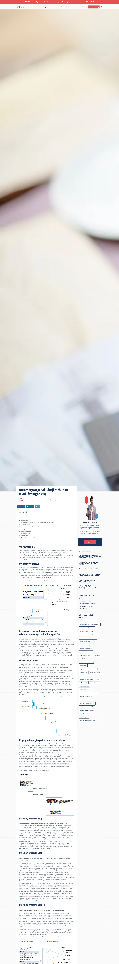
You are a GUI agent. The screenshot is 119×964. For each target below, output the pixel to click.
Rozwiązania (45, 7)
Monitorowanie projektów (95, 672)
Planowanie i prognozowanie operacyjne (87, 720)
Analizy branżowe (83, 693)
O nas (38, 7)
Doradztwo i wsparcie (86, 601)
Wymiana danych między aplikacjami (87, 627)
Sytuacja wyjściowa (25, 520)
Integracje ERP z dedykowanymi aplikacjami (88, 669)
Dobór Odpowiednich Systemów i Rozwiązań (88, 713)
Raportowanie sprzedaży (84, 634)
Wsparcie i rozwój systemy (85, 641)
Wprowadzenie (24, 518)
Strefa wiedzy (60, 7)
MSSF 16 (92, 631)
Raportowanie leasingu (84, 624)
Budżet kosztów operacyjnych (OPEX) (87, 706)
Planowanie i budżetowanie (54, 501)
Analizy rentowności (93, 693)
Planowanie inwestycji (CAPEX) (86, 648)
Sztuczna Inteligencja (84, 717)
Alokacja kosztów (83, 665)
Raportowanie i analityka (87, 606)
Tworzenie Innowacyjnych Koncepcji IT (87, 703)
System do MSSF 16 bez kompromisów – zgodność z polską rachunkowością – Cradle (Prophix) (88, 587)
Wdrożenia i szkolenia (84, 631)
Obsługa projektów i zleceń (85, 655)
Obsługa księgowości (95, 624)
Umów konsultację (94, 7)
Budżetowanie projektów (94, 682)
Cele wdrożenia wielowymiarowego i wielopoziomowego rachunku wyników (38, 522)
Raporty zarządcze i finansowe (86, 689)
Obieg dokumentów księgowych (86, 651)
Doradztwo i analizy (83, 672)
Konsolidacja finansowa (84, 686)
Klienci (53, 7)
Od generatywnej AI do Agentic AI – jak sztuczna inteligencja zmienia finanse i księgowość (88, 563)
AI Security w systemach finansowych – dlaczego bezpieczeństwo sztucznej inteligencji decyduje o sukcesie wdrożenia (90, 556)
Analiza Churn (95, 634)
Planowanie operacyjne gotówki (86, 696)
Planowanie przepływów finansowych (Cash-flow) (89, 679)
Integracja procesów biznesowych (86, 700)
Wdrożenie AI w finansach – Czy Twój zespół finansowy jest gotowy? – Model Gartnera (89, 575)
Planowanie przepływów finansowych (87, 710)
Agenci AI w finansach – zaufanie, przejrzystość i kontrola (87, 580)
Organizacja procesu (25, 524)
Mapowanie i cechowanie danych (86, 662)
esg (95, 621)
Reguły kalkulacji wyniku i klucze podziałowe (31, 526)
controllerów (49, 681)
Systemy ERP (84, 608)
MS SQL (68, 676)
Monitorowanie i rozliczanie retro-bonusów (88, 638)
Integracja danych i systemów (88, 603)
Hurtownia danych (96, 655)
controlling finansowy (84, 658)
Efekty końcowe (24, 535)
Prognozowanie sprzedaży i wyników (87, 675)
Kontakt (68, 7)
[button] (73, 512)
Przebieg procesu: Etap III (27, 533)
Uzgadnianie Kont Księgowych (85, 621)
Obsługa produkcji (83, 682)
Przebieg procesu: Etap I (26, 529)
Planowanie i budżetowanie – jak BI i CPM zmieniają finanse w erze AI (89, 569)
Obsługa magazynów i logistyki (86, 645)
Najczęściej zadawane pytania (28, 537)
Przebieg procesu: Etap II (26, 531)
